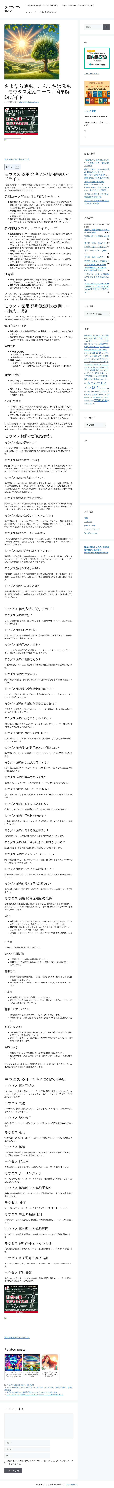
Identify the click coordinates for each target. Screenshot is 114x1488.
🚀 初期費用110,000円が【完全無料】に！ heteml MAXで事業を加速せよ (95, 267)
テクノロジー (103, 364)
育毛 (91, 401)
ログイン (88, 522)
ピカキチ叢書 (90, 111)
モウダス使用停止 (13, 1387)
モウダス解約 (49, 1387)
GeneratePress (72, 1484)
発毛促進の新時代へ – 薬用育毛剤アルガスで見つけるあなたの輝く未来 (32, 1392)
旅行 (96, 397)
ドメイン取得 (91, 370)
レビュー (104, 388)
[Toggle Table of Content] (15, 167)
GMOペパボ (96, 350)
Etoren (87, 350)
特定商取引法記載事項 (48, 12)
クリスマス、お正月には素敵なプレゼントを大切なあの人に (96, 277)
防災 (92, 403)
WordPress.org (90, 533)
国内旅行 (88, 397)
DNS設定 (104, 347)
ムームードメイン (91, 73)
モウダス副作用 (26, 1387)
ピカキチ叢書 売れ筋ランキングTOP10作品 (41, 5)
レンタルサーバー (92, 391)
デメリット (89, 367)
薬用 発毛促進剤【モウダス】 (17, 159)
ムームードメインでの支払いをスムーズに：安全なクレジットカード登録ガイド (35, 1395)
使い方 (90, 394)
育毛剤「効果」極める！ (94, 257)
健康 (97, 394)
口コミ (105, 394)
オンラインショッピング (94, 359)
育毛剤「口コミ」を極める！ (96, 261)
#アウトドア (102, 335)
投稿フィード (90, 525)
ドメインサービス (102, 367)
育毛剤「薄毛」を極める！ (95, 243)
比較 (101, 397)
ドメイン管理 (95, 373)
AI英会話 (93, 347)
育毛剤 (100, 400)
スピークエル (98, 362)
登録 (86, 518)
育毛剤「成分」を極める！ (95, 247)
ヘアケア (92, 379)
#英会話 (94, 344)
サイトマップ (30, 12)
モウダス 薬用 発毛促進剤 (16, 1385)
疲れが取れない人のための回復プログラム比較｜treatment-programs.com (96, 550)
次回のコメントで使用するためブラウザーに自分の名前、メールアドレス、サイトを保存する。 (40, 1462)
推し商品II (30, 1385)
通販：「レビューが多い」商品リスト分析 (78, 5)
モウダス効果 (38, 1387)
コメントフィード (91, 529)
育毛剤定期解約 (60, 1387)
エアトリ (103, 356)
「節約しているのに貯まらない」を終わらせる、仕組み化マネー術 (96, 163)
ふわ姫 (94, 352)
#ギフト (88, 338)
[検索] (106, 27)
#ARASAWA (89, 335)
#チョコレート (98, 341)
